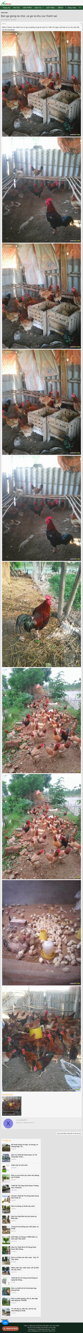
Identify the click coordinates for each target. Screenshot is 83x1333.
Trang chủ (6, 8)
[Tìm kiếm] (80, 8)
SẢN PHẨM (27, 8)
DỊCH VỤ (38, 8)
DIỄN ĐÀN (62, 8)
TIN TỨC (16, 8)
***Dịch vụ (6, 1141)
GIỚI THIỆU (50, 8)
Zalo (5, 1322)
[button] (43, 8)
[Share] (80, 23)
